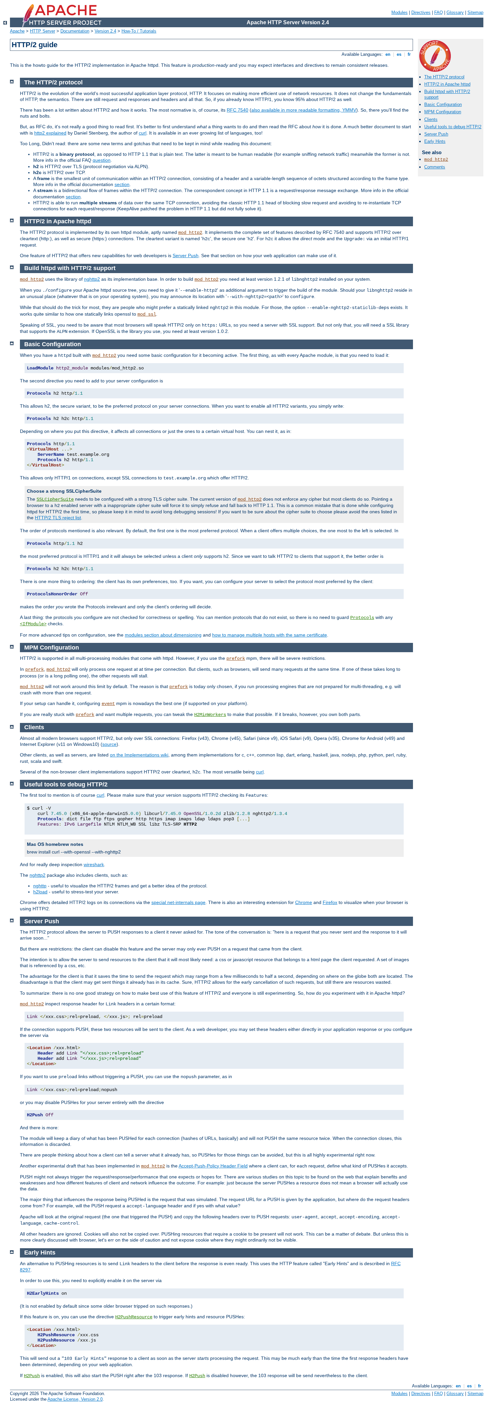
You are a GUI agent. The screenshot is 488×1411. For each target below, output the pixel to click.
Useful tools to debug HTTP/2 (452, 126)
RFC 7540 (237, 110)
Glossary (455, 12)
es (399, 54)
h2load (40, 891)
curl (142, 133)
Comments (434, 166)
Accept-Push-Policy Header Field (213, 1165)
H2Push (32, 1375)
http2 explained (50, 133)
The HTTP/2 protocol (444, 76)
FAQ (438, 12)
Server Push (436, 134)
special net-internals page (178, 902)
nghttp (39, 885)
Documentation (74, 31)
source (109, 744)
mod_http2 (436, 159)
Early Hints (435, 141)
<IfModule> (33, 624)
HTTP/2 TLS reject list (58, 517)
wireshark (94, 864)
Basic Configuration (443, 104)
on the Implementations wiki (139, 754)
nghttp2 (92, 279)
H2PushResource (133, 1317)
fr (409, 54)
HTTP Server (42, 31)
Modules (399, 12)
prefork (235, 658)
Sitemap (475, 12)
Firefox (330, 902)
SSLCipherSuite (55, 499)
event (108, 703)
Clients (431, 119)
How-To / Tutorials (139, 31)
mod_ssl (146, 314)
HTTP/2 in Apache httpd (447, 84)
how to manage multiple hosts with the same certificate (269, 635)
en (388, 54)
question (102, 160)
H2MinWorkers (210, 714)
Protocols (362, 617)
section (122, 184)
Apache (17, 31)
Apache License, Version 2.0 (75, 1399)
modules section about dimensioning (163, 635)
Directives (421, 12)
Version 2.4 (105, 31)
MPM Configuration (442, 111)
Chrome (303, 902)
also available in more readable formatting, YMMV (303, 110)
